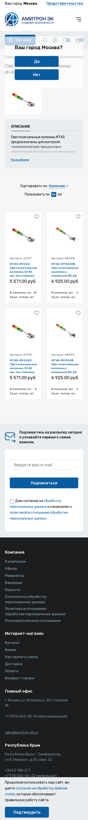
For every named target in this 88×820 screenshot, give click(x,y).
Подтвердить (27, 812)
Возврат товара (19, 678)
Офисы (11, 569)
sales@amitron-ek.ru (21, 732)
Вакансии (13, 583)
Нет (37, 74)
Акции (10, 650)
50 (60, 194)
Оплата (11, 671)
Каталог (12, 643)
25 (53, 194)
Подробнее (20, 159)
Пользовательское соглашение (33, 621)
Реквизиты (14, 576)
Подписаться (44, 483)
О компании (15, 561)
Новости (12, 590)
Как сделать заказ (21, 657)
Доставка (13, 664)
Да (37, 61)
